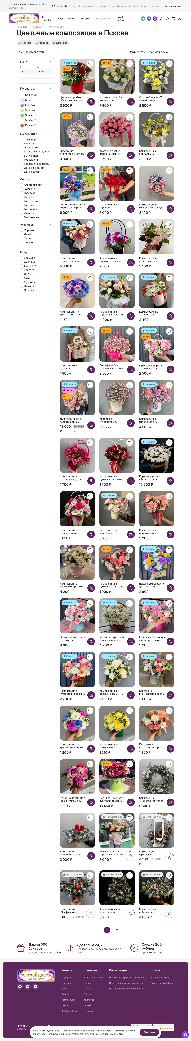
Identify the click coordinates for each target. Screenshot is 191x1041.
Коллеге (29, 269)
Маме (27, 278)
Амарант (29, 188)
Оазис (28, 238)
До (38, 67)
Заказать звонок (173, 6)
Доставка (121, 6)
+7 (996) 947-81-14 (63, 5)
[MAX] (155, 18)
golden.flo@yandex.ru (162, 983)
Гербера (29, 197)
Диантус (29, 213)
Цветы (64, 1005)
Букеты (85, 18)
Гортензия (30, 209)
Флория (21, 1028)
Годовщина (31, 159)
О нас (111, 6)
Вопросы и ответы (87, 6)
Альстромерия (33, 184)
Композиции (103, 18)
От (21, 67)
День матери (32, 171)
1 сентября (47, 18)
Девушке (30, 261)
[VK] (149, 18)
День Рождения (34, 167)
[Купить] (91, 102)
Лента (27, 234)
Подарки (66, 977)
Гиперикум (31, 201)
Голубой (30, 105)
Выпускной (31, 155)
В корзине (24, 42)
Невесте (29, 286)
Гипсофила (30, 205)
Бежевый (31, 95)
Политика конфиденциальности (126, 983)
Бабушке (29, 257)
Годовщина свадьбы (36, 163)
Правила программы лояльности (127, 977)
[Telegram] (143, 18)
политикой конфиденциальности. (105, 1033)
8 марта (29, 143)
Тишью (28, 242)
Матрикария (31, 217)
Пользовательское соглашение (126, 988)
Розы (71, 18)
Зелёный (30, 120)
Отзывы (102, 6)
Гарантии (155, 6)
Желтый (30, 110)
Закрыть (149, 1032)
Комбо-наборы (121, 18)
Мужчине (30, 282)
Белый (29, 100)
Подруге (29, 290)
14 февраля (31, 147)
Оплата (144, 6)
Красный (30, 125)
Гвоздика (29, 192)
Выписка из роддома (37, 151)
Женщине (30, 265)
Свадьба (66, 983)
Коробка (29, 230)
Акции (60, 18)
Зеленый (30, 115)
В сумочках (60, 42)
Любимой (30, 274)
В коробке (42, 42)
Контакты (133, 6)
